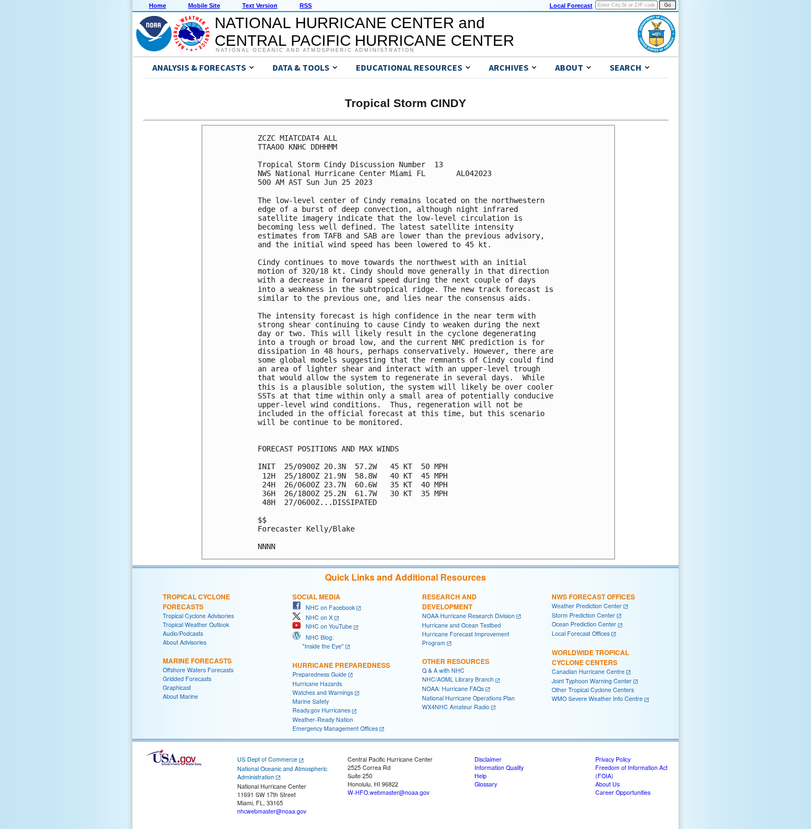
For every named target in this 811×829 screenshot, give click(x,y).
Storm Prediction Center (583, 615)
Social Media (316, 597)
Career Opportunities (622, 792)
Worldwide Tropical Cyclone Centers (590, 657)
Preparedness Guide (319, 674)
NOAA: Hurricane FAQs (453, 688)
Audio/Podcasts (183, 633)
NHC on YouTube (326, 626)
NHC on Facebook (328, 607)
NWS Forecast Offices (593, 597)
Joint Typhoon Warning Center (592, 681)
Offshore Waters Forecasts (198, 670)
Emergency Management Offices (335, 728)
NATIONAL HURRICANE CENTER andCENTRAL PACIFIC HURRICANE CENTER (364, 31)
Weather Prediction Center (587, 606)
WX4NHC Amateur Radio (455, 707)
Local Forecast (571, 5)
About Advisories (184, 642)
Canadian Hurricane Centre (588, 671)
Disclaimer (487, 759)
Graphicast (177, 687)
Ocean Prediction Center (584, 624)
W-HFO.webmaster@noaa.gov (388, 792)
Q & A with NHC (443, 670)
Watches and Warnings (322, 692)
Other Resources (455, 661)
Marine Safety (310, 701)
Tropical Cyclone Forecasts (196, 602)
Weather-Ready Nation (322, 719)
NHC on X (317, 617)
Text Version (260, 5)
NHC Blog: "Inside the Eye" (318, 641)
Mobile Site (204, 5)
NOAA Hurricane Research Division (468, 616)
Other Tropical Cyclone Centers (593, 689)
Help (480, 776)
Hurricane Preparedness (341, 665)
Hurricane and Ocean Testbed (461, 625)
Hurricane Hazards (317, 683)
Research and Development (449, 602)
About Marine (180, 696)
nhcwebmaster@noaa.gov (271, 811)
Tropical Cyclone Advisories (198, 616)
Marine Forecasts (197, 661)
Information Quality (499, 767)
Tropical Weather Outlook (196, 624)
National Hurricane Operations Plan (468, 698)
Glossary (485, 784)
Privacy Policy (613, 759)
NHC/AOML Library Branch (458, 679)
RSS (306, 5)
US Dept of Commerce (267, 759)
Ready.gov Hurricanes (321, 710)
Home (157, 5)
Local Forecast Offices (581, 633)
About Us (607, 784)
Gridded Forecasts (187, 678)
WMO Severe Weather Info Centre (597, 698)
